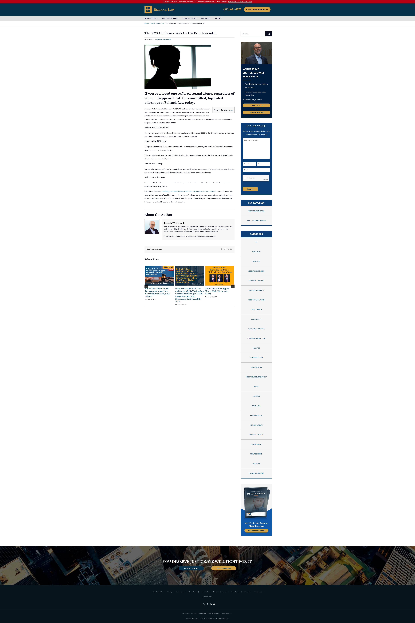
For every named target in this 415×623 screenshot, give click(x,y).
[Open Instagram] (207, 604)
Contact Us (257, 105)
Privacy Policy (207, 597)
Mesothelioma (150, 18)
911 (256, 242)
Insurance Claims (256, 358)
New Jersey (235, 592)
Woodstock (192, 592)
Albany (169, 592)
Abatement (256, 252)
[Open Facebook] (201, 604)
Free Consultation (255, 9)
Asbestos (256, 261)
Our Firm (256, 396)
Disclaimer (258, 592)
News (256, 387)
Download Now (256, 530)
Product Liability (256, 435)
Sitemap (247, 592)
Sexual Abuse (167, 39)
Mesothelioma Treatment (256, 377)
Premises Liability (256, 425)
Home (146, 23)
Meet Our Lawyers (224, 568)
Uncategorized (256, 454)
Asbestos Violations (256, 300)
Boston (215, 592)
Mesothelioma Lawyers (256, 221)
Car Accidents (256, 310)
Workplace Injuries (256, 473)
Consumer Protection (256, 338)
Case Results (256, 319)
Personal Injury (189, 18)
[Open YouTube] (214, 604)
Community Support (256, 329)
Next (233, 286)
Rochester (180, 592)
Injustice (160, 23)
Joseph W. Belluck (174, 223)
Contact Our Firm (191, 568)
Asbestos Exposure (169, 18)
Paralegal (256, 406)
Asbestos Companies (256, 271)
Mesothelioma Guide (256, 211)
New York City (158, 592)
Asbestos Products (256, 290)
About (217, 18)
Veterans (256, 464)
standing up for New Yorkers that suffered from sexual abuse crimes (188, 191)
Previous (146, 286)
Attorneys (205, 18)
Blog (153, 23)
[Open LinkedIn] (211, 604)
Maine (225, 592)
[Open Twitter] (204, 604)
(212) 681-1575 (232, 9)
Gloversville (205, 592)
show (231, 110)
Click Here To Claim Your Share (240, 2)
